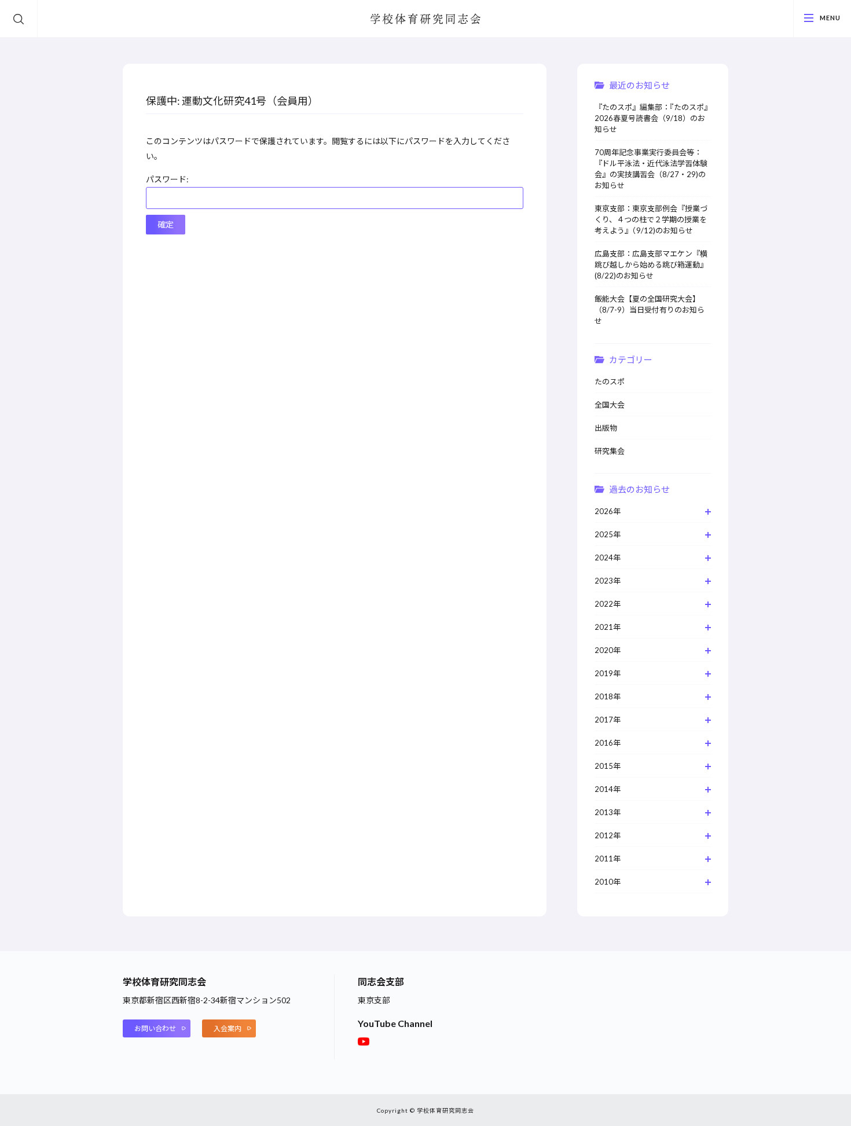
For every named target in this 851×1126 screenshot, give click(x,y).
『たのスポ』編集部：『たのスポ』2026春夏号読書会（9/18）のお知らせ (651, 118)
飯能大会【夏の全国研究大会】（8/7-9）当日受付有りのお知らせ (650, 309)
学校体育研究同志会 (425, 19)
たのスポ (610, 381)
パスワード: (167, 179)
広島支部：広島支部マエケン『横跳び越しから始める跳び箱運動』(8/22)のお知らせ (651, 264)
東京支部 (374, 1000)
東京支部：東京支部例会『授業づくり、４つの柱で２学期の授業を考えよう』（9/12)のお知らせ (651, 219)
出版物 (606, 427)
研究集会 (610, 451)
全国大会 (610, 404)
